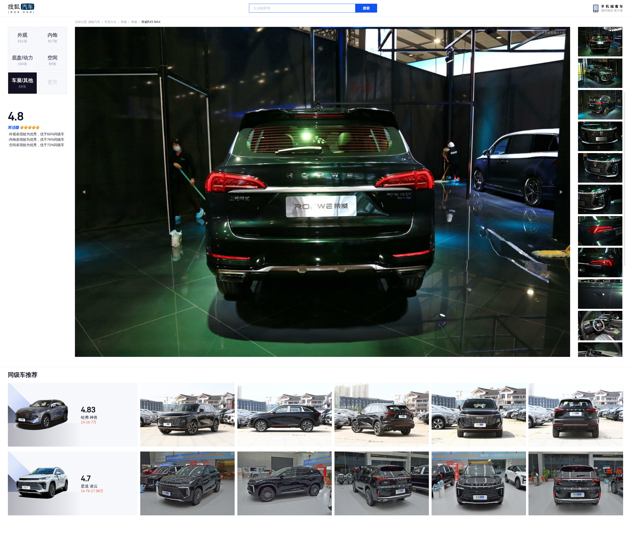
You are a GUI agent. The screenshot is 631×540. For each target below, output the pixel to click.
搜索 (366, 8)
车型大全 (110, 22)
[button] (199, 192)
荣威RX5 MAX (150, 22)
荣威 (124, 22)
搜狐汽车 (21, 8)
